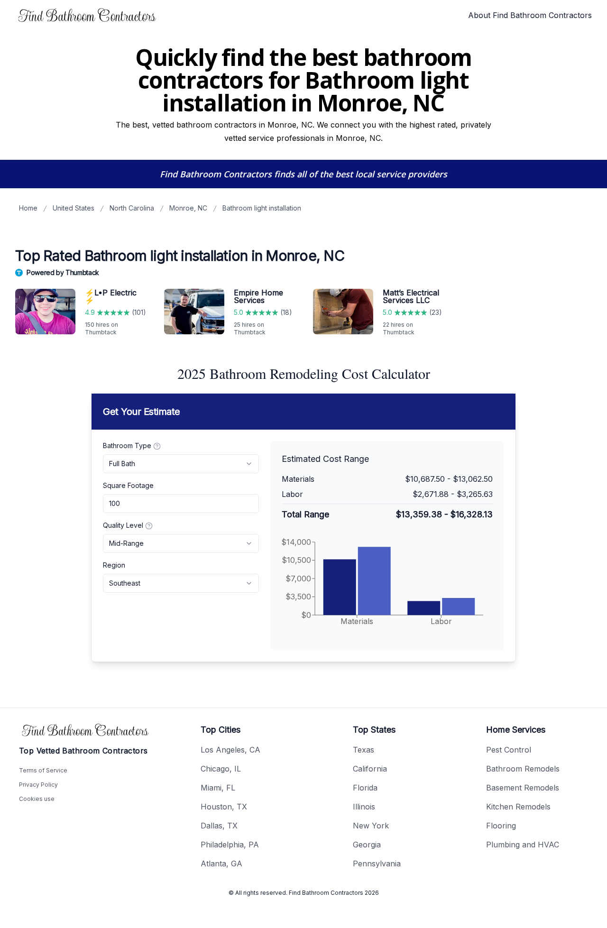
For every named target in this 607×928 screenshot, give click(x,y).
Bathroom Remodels (523, 768)
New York (371, 825)
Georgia (367, 844)
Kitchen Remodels (518, 806)
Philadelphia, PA (230, 844)
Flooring (501, 825)
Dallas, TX (219, 825)
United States (73, 208)
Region (114, 565)
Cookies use (37, 798)
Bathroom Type (127, 445)
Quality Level (123, 525)
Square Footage (128, 485)
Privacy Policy (38, 784)
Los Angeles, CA (230, 749)
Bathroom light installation (261, 208)
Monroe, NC (188, 208)
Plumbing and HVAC (522, 844)
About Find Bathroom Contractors (530, 15)
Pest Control (508, 749)
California (370, 768)
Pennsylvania (377, 863)
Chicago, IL (221, 768)
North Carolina (132, 208)
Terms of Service (43, 770)
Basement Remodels (522, 787)
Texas (363, 749)
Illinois (364, 806)
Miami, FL (218, 787)
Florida (365, 787)
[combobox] (181, 463)
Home (28, 208)
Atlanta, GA (221, 863)
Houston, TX (224, 806)
